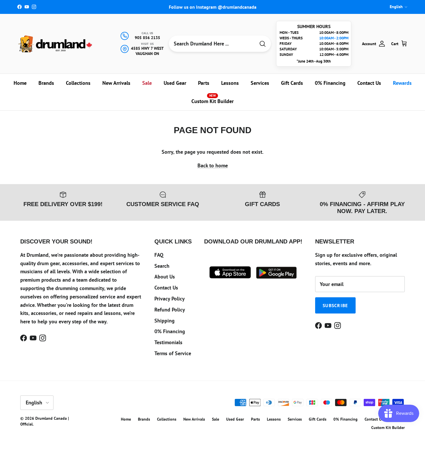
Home (20, 83)
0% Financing (330, 83)
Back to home (212, 165)
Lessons (230, 83)
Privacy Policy (169, 298)
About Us (164, 276)
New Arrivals (116, 83)
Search (161, 266)
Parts (203, 83)
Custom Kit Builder (212, 99)
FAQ (158, 255)
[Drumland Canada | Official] (55, 43)
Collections (78, 83)
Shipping (164, 320)
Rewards (402, 83)
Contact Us (369, 83)
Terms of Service (172, 353)
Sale (147, 83)
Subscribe (335, 305)
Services (260, 83)
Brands (46, 83)
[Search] (262, 44)
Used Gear (175, 83)
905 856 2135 (147, 37)
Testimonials (168, 342)
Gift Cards (292, 83)
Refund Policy (169, 309)
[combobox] (212, 43)
